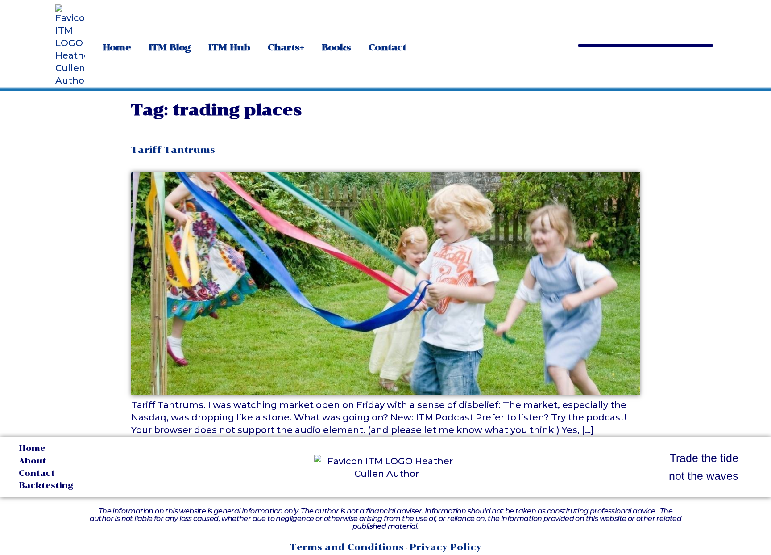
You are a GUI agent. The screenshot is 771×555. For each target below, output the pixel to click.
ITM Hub (229, 47)
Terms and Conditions (347, 547)
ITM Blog (170, 47)
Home (116, 47)
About (32, 461)
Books (336, 47)
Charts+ (286, 47)
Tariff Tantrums (173, 149)
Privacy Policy (445, 547)
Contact (387, 47)
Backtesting (46, 485)
